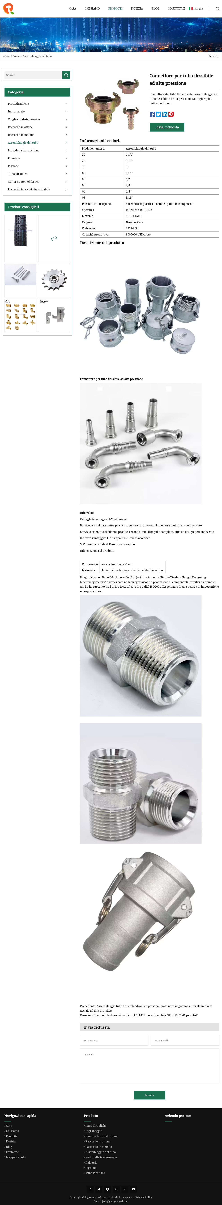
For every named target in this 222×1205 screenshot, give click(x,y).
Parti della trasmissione (23, 150)
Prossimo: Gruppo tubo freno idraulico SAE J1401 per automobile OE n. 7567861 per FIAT (139, 1015)
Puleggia (14, 158)
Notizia (137, 8)
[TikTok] (124, 1189)
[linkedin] (116, 1189)
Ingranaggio (16, 111)
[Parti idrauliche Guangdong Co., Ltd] (9, 9)
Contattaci (176, 8)
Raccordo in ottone (20, 127)
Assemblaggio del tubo (38, 56)
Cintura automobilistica (23, 182)
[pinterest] (107, 1189)
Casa (72, 8)
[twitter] (98, 1189)
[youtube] (133, 1189)
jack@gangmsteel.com (115, 1201)
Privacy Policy (143, 1197)
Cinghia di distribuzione (24, 119)
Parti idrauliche (18, 104)
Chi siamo (92, 8)
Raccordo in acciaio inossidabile (29, 189)
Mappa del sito (15, 1157)
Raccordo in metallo (21, 135)
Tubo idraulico (17, 174)
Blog (155, 8)
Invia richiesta (167, 127)
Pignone (13, 166)
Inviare (150, 1095)
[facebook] (90, 1189)
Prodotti (115, 8)
